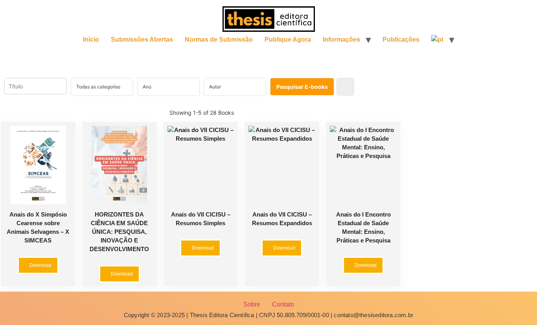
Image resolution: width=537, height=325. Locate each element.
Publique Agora (288, 39)
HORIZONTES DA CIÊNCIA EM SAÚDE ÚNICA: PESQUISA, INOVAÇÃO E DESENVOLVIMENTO (119, 231)
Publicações (401, 39)
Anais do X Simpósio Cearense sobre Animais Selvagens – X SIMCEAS (38, 227)
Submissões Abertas (142, 39)
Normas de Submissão (219, 39)
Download (39, 265)
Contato (283, 304)
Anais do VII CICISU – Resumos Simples (200, 218)
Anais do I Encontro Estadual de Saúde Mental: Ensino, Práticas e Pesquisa (363, 227)
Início (91, 39)
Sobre (251, 304)
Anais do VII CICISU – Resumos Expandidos (282, 218)
